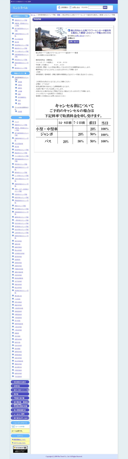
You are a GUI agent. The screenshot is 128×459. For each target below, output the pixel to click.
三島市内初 (18, 327)
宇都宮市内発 (19, 269)
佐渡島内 (17, 259)
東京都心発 (18, 296)
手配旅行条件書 (19, 398)
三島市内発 (18, 330)
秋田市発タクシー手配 (21, 197)
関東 (19, 94)
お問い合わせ (79, 36)
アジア (17, 121)
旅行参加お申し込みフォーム (21, 418)
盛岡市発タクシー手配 (21, 217)
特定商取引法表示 (20, 382)
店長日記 (17, 386)
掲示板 (16, 394)
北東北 (20, 85)
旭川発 (17, 42)
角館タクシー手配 (20, 206)
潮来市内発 (18, 284)
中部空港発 (18, 370)
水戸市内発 (18, 281)
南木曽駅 (17, 348)
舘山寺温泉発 (19, 361)
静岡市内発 (18, 351)
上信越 (20, 91)
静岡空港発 (18, 355)
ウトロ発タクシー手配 (21, 51)
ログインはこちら (20, 443)
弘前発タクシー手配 (21, 194)
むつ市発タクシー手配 (21, 175)
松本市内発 (18, 345)
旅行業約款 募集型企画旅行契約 (21, 402)
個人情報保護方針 (20, 410)
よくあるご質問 (19, 414)
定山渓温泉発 (19, 39)
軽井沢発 (17, 342)
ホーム (33, 15)
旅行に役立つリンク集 (21, 390)
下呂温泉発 (18, 376)
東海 (19, 103)
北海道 (20, 82)
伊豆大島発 (18, 302)
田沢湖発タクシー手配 (21, 209)
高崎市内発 (18, 266)
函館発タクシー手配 (21, 20)
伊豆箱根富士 (22, 97)
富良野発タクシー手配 (21, 45)
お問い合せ (76, 7)
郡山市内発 (18, 250)
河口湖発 (17, 336)
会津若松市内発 (19, 253)
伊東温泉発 (18, 314)
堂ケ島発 (17, 320)
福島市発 (17, 244)
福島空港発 (18, 247)
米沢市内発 (18, 241)
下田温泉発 (18, 317)
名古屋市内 (18, 367)
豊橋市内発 (18, 364)
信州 (19, 100)
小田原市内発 (19, 308)
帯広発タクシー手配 (21, 59)
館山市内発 (18, 287)
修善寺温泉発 (19, 324)
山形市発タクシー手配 (21, 232)
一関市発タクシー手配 (21, 220)
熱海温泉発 (18, 311)
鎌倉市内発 (18, 305)
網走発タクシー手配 (21, 48)
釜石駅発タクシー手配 (21, 226)
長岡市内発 (18, 262)
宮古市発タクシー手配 (21, 223)
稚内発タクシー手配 (21, 68)
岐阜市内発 (18, 373)
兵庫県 (20, 111)
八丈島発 (17, 299)
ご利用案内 (64, 7)
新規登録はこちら (20, 439)
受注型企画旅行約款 (20, 406)
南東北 (20, 88)
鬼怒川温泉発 (19, 272)
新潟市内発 (18, 256)
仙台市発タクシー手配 (21, 229)
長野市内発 (18, 339)
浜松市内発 (18, 358)
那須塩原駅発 (19, 278)
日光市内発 (18, 275)
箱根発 (17, 333)
